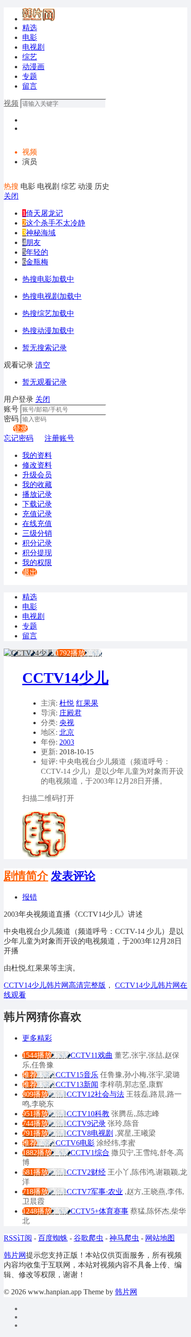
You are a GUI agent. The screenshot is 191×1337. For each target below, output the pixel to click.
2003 (66, 742)
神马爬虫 (124, 1238)
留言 (29, 86)
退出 (29, 572)
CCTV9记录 (86, 1123)
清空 (42, 365)
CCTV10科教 (88, 1114)
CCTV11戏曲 (91, 1055)
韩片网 (15, 1255)
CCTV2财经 (86, 1172)
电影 (29, 37)
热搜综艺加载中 (48, 313)
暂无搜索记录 (44, 348)
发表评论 (73, 876)
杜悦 (66, 703)
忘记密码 (18, 438)
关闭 (11, 196)
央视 (66, 722)
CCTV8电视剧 (90, 1133)
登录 (20, 428)
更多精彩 (37, 1038)
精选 (29, 28)
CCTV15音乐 (77, 1075)
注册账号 (59, 438)
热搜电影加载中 (48, 279)
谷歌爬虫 (88, 1238)
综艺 (29, 57)
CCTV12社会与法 (95, 1094)
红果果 (87, 703)
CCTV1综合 (89, 1153)
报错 (29, 897)
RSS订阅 (18, 1238)
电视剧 (33, 47)
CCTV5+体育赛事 (99, 1211)
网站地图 (160, 1238)
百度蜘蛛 (53, 1238)
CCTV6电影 (75, 1143)
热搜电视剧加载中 (52, 296)
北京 (66, 732)
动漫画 (33, 67)
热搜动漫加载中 (48, 330)
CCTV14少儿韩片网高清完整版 (55, 985)
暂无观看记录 (44, 382)
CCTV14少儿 (65, 677)
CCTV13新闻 (77, 1084)
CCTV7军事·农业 (95, 1192)
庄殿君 (70, 713)
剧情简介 (26, 876)
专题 (29, 76)
